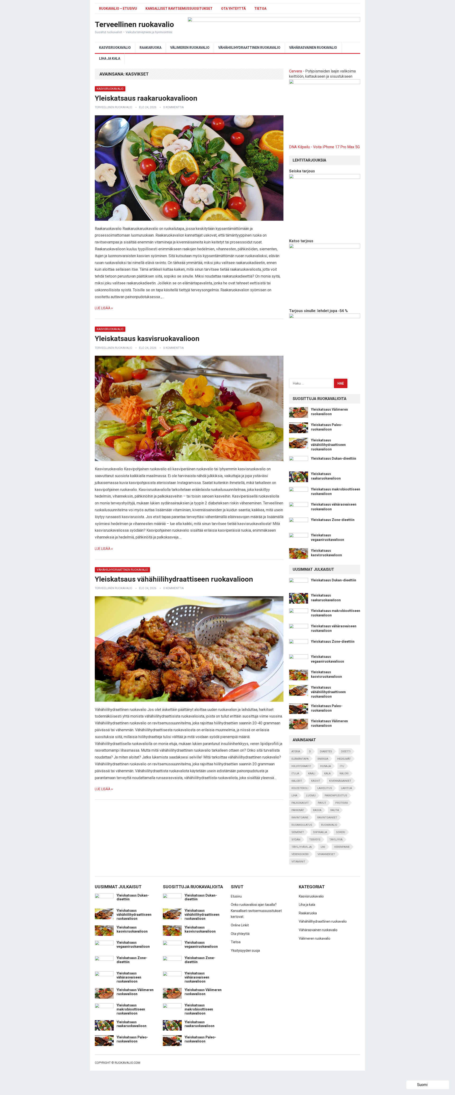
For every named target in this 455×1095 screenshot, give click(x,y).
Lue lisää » (104, 308)
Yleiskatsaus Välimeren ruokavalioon (135, 992)
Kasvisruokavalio (115, 47)
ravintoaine (299, 817)
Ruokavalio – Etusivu (118, 8)
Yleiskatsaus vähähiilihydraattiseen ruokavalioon (174, 579)
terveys (314, 839)
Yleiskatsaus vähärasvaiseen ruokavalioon (129, 977)
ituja (295, 773)
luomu (311, 795)
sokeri (340, 832)
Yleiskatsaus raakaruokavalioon (146, 98)
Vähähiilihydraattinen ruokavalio (249, 47)
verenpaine (342, 846)
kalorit (296, 780)
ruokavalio (329, 824)
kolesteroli (299, 788)
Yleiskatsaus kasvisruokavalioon (147, 338)
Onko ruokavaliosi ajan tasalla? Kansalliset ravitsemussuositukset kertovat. (256, 911)
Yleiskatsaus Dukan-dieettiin (333, 458)
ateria (295, 751)
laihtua (346, 788)
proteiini (341, 802)
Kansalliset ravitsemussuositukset (179, 8)
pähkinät (297, 810)
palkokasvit (300, 802)
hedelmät (344, 758)
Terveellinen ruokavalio (134, 24)
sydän (295, 839)
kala (327, 773)
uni (323, 846)
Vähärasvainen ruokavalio (313, 47)
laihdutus (324, 788)
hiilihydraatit (301, 766)
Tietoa (260, 8)
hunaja (325, 766)
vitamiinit (298, 861)
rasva (317, 810)
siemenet (297, 832)
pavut (322, 802)
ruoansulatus (301, 824)
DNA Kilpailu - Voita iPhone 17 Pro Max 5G (324, 147)
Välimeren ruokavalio (189, 47)
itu (342, 766)
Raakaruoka (150, 47)
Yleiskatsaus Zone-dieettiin (333, 520)
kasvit (315, 780)
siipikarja (320, 832)
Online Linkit (240, 925)
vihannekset (326, 854)
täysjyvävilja (301, 846)
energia (323, 758)
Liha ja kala (109, 58)
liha (294, 795)
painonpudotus (336, 795)
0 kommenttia (173, 107)
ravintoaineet (327, 817)
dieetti (345, 751)
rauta (334, 810)
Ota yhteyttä (233, 8)
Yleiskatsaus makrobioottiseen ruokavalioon (131, 1009)
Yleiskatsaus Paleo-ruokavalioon (132, 1039)
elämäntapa (300, 758)
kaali (311, 773)
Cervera (295, 71)
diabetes (326, 751)
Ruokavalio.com (127, 1062)
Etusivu (236, 896)
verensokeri (300, 854)
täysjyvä (335, 839)
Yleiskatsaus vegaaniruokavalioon (133, 944)
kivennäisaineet (340, 780)
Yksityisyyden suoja (245, 950)
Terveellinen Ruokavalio (113, 107)
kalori (344, 773)
